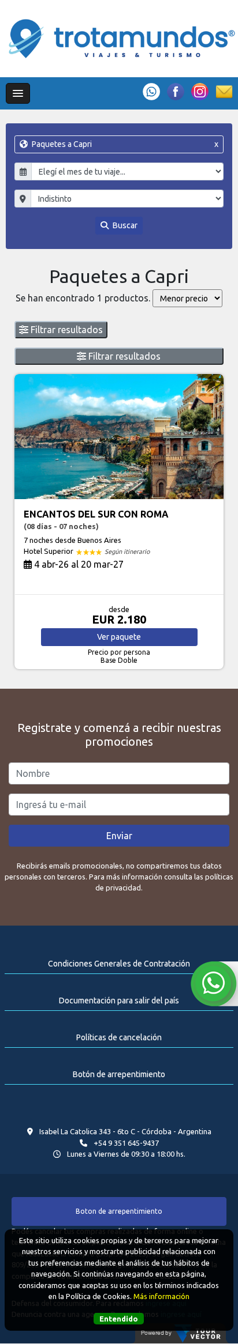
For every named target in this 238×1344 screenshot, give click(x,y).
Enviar (119, 835)
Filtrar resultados (65, 329)
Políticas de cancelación (119, 1037)
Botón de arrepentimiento (119, 1074)
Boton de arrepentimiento (119, 1211)
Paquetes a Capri (124, 144)
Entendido (118, 1319)
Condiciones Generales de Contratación (119, 963)
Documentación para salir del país (119, 1000)
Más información (161, 1296)
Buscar (124, 225)
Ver (119, 636)
